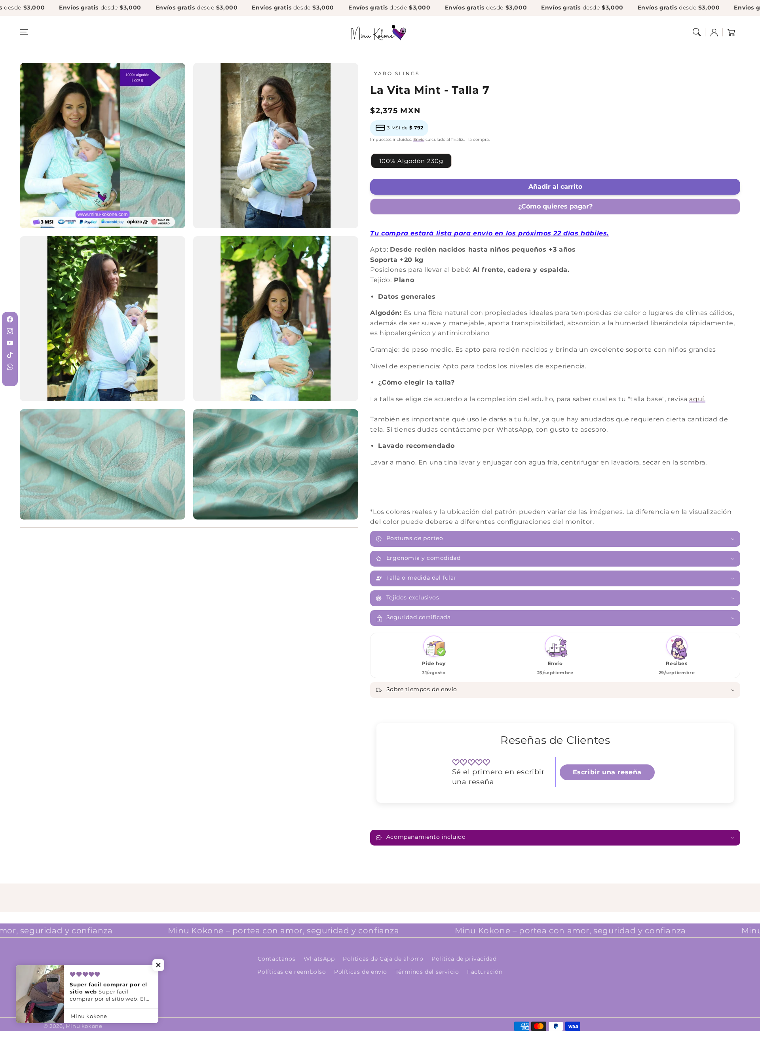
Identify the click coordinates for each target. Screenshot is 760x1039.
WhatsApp (319, 958)
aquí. (697, 399)
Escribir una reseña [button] (607, 772)
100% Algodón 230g (411, 161)
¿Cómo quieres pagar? (555, 206)
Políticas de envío (360, 971)
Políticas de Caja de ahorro (383, 958)
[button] (23, 32)
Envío (418, 139)
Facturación (485, 971)
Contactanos (277, 958)
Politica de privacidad (463, 958)
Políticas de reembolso (291, 971)
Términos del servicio (427, 971)
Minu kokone (84, 1026)
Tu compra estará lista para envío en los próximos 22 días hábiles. (489, 233)
